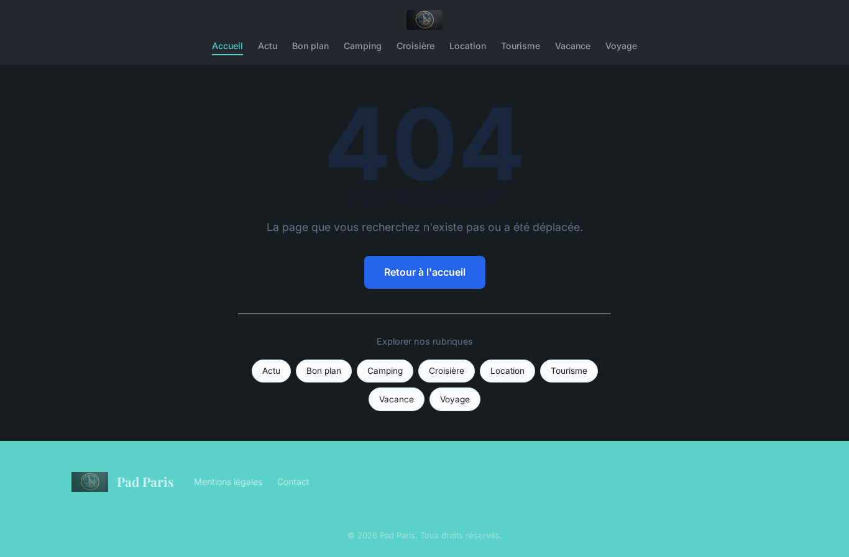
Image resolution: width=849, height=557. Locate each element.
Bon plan (310, 45)
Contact (293, 481)
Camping (363, 45)
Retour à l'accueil (425, 272)
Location (467, 45)
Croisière (415, 45)
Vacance (572, 45)
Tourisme (520, 45)
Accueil (227, 45)
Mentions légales (228, 481)
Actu (267, 45)
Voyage (621, 45)
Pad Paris (145, 481)
